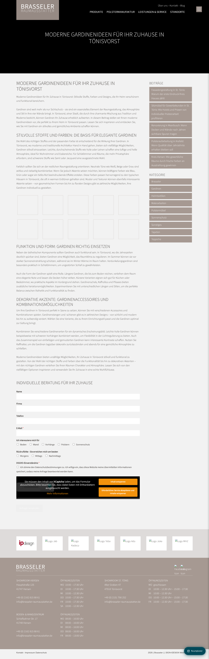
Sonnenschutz (83, 444)
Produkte (96, 12)
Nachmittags (55, 456)
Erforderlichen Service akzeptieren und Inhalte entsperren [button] (118, 492)
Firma (19, 403)
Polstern (65, 444)
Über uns (162, 5)
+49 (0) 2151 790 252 (115, 597)
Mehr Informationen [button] (57, 493)
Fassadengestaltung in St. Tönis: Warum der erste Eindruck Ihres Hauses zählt (168, 94)
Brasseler (156, 181)
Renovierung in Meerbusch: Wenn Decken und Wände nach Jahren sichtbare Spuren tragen (169, 130)
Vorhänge (50, 444)
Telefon (20, 416)
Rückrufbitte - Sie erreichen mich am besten (37, 451)
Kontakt (174, 5)
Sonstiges (156, 225)
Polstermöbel (158, 210)
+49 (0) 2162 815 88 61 (28, 597)
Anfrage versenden (29, 508)
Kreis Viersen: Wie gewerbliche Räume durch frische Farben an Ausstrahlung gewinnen (168, 161)
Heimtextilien (158, 196)
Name (19, 391)
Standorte (177, 12)
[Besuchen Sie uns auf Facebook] (179, 573)
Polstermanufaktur (121, 12)
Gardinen (156, 188)
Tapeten (155, 232)
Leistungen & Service (152, 12)
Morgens (24, 456)
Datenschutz (41, 652)
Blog (182, 5)
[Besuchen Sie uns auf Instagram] (186, 573)
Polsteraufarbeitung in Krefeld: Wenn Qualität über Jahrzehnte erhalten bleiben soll (168, 145)
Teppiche (156, 239)
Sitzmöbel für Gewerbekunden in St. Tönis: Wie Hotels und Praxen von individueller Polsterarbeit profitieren (170, 112)
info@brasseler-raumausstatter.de (34, 602)
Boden (23, 444)
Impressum (30, 652)
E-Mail (20, 428)
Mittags (38, 456)
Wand (36, 444)
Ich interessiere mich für (27, 440)
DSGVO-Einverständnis (28, 463)
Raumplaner (196, 650)
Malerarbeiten (158, 203)
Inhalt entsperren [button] (118, 481)
